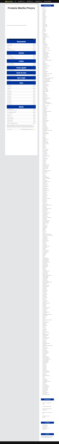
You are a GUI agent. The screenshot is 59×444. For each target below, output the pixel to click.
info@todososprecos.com (48, 437)
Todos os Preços (9, 1)
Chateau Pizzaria (45, 54)
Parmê (44, 173)
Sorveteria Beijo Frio (46, 356)
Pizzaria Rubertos (45, 71)
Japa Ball (44, 255)
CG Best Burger (45, 180)
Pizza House (44, 187)
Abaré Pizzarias (45, 25)
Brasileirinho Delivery (46, 36)
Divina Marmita (45, 171)
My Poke (44, 383)
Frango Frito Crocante (46, 164)
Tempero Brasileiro (45, 85)
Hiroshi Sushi (45, 236)
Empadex (44, 157)
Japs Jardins (44, 86)
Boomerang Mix (45, 34)
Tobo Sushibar (45, 238)
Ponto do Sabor (45, 172)
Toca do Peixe (45, 245)
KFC (43, 8)
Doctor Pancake (45, 82)
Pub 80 (44, 104)
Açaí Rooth (44, 119)
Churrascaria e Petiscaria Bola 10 (47, 345)
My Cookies (44, 21)
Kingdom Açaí (45, 93)
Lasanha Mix (44, 391)
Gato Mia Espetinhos (46, 120)
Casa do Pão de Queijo (46, 47)
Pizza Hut (44, 11)
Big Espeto (44, 228)
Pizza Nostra (45, 348)
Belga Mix (44, 229)
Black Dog (44, 31)
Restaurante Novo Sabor (46, 343)
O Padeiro (44, 373)
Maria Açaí (44, 231)
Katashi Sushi (45, 94)
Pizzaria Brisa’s (45, 325)
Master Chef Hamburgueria (47, 217)
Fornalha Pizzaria (45, 183)
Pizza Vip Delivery (45, 387)
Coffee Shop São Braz (46, 53)
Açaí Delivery (45, 382)
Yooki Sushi (44, 346)
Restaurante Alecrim (46, 133)
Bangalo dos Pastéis (46, 222)
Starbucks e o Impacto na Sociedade (46, 416)
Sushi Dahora (45, 304)
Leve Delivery (45, 313)
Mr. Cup (44, 377)
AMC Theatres (45, 424)
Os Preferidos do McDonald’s (46, 406)
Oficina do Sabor (45, 338)
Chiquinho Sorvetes (45, 52)
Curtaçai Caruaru (45, 308)
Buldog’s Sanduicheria (46, 334)
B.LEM (44, 27)
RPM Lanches (45, 207)
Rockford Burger (45, 335)
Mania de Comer (45, 225)
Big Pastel (44, 268)
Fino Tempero (45, 226)
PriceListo (33, 129)
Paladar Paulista (45, 274)
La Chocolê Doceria (45, 286)
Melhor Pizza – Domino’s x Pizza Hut (47, 413)
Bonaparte (44, 33)
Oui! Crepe (44, 230)
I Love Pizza (44, 328)
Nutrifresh (44, 355)
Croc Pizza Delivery (46, 385)
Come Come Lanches (46, 372)
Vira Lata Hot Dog (45, 347)
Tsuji (43, 256)
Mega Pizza (44, 140)
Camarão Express (45, 44)
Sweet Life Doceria (45, 132)
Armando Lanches (45, 264)
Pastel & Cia (44, 267)
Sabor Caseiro (45, 374)
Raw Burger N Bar (45, 99)
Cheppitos (44, 51)
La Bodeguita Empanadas (46, 381)
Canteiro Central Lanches (46, 178)
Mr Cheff (44, 148)
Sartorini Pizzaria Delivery (46, 198)
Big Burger (44, 138)
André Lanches (45, 201)
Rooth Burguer (45, 129)
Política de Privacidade (47, 1)
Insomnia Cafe (45, 219)
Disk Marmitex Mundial (46, 102)
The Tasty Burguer (45, 277)
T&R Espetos (45, 284)
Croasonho (44, 83)
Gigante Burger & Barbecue (47, 81)
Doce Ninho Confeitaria (46, 307)
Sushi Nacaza (45, 199)
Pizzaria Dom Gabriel (46, 190)
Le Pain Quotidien (45, 55)
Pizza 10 (44, 22)
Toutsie (44, 92)
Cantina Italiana (45, 297)
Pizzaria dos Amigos (46, 258)
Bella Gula (44, 70)
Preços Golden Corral (46, 428)
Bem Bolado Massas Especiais (47, 314)
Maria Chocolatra (45, 150)
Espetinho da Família (46, 240)
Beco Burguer (45, 154)
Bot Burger (44, 160)
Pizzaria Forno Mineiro (46, 65)
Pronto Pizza (45, 257)
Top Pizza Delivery (45, 153)
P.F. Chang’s (44, 110)
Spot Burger (44, 336)
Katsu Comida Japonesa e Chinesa (48, 235)
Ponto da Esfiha (45, 57)
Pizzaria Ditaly (45, 247)
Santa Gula (44, 131)
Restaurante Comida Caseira (47, 208)
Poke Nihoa (44, 354)
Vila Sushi (44, 23)
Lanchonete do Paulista (46, 270)
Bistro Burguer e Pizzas (46, 394)
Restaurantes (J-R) (29, 1)
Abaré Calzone (45, 24)
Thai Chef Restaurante (46, 56)
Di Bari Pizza (45, 76)
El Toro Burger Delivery (46, 337)
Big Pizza (44, 144)
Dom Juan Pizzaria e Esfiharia (47, 60)
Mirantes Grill (45, 64)
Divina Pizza (44, 197)
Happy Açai (44, 295)
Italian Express (45, 125)
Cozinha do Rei (45, 279)
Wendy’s (44, 15)
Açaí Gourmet (45, 16)
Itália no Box (44, 124)
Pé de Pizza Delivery (46, 392)
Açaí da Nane (45, 287)
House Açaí (44, 306)
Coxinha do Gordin (45, 167)
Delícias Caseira (45, 216)
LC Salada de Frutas (45, 139)
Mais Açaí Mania (45, 141)
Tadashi (44, 318)
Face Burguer (45, 365)
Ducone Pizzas (45, 196)
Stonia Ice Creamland (46, 332)
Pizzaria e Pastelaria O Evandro (47, 319)
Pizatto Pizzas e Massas (46, 371)
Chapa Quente (45, 367)
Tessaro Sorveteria (45, 280)
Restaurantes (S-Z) (38, 1)
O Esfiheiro (44, 202)
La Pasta (44, 316)
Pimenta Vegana (45, 315)
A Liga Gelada (45, 109)
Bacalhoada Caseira (46, 105)
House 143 (44, 366)
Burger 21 (44, 41)
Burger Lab (44, 42)
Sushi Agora (44, 305)
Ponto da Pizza (45, 200)
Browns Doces (45, 289)
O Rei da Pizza (45, 189)
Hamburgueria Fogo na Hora (47, 111)
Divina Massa (45, 299)
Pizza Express (45, 211)
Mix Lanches (44, 317)
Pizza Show (44, 191)
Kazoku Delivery (45, 209)
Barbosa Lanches (45, 265)
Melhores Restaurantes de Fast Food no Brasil (47, 409)
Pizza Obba (44, 249)
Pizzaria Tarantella (45, 168)
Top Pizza (44, 61)
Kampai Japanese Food (46, 181)
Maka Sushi (44, 309)
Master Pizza (45, 323)
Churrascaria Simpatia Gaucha (47, 103)
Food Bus (44, 179)
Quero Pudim (45, 288)
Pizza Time (44, 327)
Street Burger (45, 151)
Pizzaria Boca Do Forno (46, 246)
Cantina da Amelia (45, 158)
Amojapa (44, 17)
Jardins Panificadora (46, 221)
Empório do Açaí (45, 121)
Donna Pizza (44, 18)
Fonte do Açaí (45, 113)
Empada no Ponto (45, 290)
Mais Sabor (44, 100)
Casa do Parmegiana (46, 84)
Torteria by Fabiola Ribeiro (47, 358)
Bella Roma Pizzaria (46, 128)
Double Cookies (45, 118)
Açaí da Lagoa (45, 296)
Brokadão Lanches (45, 266)
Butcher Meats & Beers (46, 220)
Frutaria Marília (45, 294)
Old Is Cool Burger (45, 149)
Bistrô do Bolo (45, 115)
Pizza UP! (44, 326)
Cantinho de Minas (45, 237)
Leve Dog (44, 364)
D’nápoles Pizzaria (45, 142)
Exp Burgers (44, 163)
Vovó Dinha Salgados (46, 250)
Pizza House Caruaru (46, 143)
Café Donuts (44, 43)
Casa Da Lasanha (45, 353)
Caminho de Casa (45, 239)
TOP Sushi (44, 269)
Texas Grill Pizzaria (45, 260)
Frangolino (44, 134)
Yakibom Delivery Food (46, 303)
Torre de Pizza (45, 152)
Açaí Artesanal (45, 26)
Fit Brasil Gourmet (45, 90)
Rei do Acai (44, 122)
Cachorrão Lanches (45, 251)
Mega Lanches (45, 112)
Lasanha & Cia (45, 206)
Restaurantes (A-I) (21, 1)
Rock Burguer (45, 74)
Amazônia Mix (45, 384)
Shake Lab (44, 333)
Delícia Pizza (45, 72)
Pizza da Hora (45, 159)
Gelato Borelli (45, 241)
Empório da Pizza (45, 210)
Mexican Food (45, 393)
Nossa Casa (44, 162)
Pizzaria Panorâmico (46, 352)
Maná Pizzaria (45, 63)
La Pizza (44, 62)
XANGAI (44, 169)
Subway (44, 13)
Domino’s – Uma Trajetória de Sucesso (46, 403)
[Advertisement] (21, 18)
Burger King (44, 7)
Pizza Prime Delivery (46, 322)
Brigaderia (44, 37)
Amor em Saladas (45, 89)
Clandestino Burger (45, 276)
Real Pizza (44, 248)
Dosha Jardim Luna (45, 362)
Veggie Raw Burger (45, 91)
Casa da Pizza (45, 46)
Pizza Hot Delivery (45, 351)
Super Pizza (44, 324)
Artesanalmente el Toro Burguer (47, 73)
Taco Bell (44, 14)
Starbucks (44, 12)
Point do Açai (45, 218)
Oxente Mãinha (45, 227)
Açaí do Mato (45, 293)
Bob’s (43, 32)
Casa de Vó (44, 161)
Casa (15, 1)
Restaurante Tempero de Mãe (47, 275)
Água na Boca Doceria (46, 285)
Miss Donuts (44, 66)
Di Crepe (44, 298)
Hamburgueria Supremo (46, 212)
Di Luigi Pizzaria (45, 192)
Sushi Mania (44, 182)
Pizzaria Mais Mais (45, 188)
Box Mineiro (44, 35)
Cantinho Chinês (45, 278)
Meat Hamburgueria (46, 177)
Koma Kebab (45, 342)
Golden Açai (44, 123)
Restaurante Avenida (46, 259)
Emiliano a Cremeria (46, 357)
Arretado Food (45, 101)
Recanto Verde (45, 363)
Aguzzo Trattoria (45, 95)
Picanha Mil (44, 344)
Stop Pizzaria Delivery (46, 386)
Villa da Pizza (45, 329)
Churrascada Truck (45, 300)
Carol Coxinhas (45, 45)
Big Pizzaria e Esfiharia (46, 75)
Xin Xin (44, 376)
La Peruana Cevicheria (46, 80)
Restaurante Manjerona (46, 375)
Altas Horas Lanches (46, 186)
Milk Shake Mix (45, 114)
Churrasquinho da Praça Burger (47, 130)
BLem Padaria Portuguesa (46, 170)
